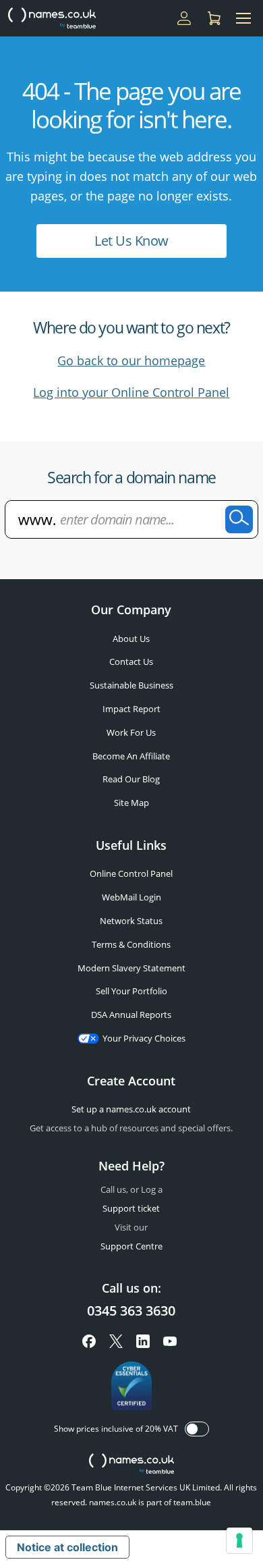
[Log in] (184, 18)
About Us (131, 638)
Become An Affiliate (131, 756)
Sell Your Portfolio (131, 991)
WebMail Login (131, 897)
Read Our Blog (131, 779)
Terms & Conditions (131, 944)
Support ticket (131, 1208)
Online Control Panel (131, 873)
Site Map (131, 803)
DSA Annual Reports (131, 1014)
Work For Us (131, 732)
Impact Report (131, 709)
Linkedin (143, 1341)
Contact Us (131, 661)
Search (239, 519)
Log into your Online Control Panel (131, 392)
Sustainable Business (131, 685)
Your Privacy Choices (144, 1038)
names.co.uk (131, 1465)
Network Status (131, 921)
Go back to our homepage (131, 360)
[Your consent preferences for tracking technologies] (239, 1540)
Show (197, 1429)
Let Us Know (131, 241)
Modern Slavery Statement (131, 968)
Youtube (170, 1341)
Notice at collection (67, 1547)
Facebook (89, 1341)
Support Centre (131, 1246)
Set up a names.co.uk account (131, 1109)
